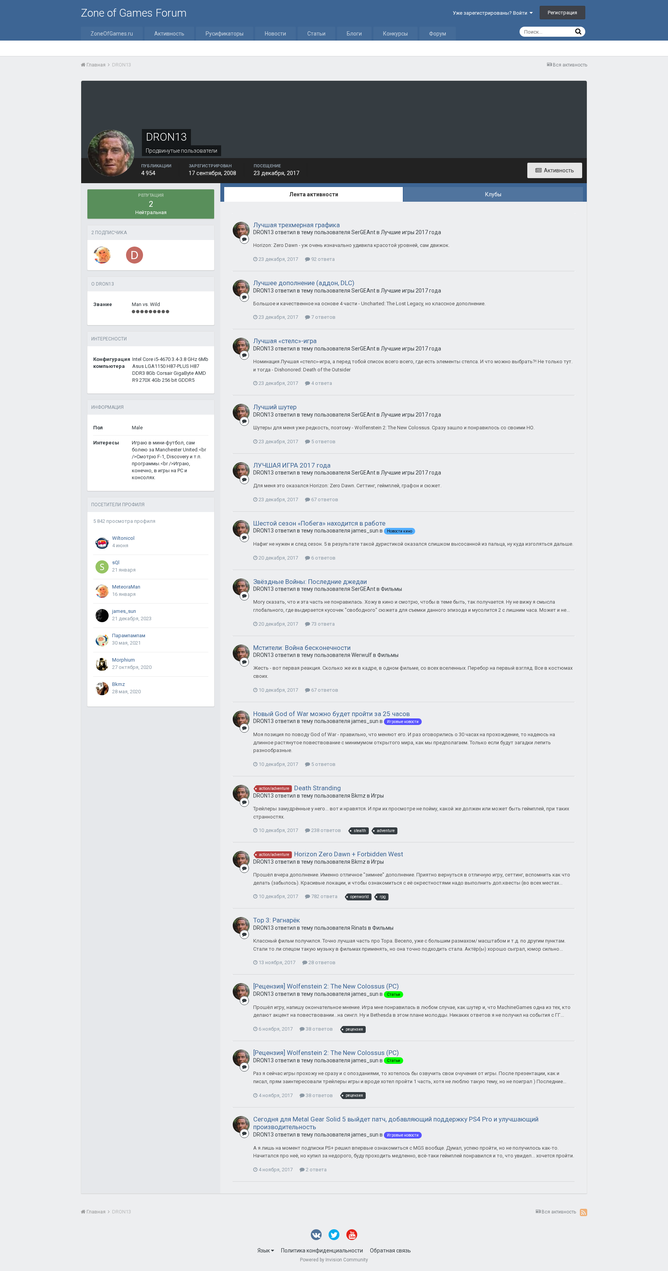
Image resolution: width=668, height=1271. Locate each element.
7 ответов (323, 317)
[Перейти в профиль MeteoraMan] (102, 255)
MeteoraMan (126, 587)
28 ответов (321, 962)
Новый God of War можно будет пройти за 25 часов (331, 714)
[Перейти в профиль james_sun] (102, 615)
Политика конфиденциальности (322, 1250)
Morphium (123, 660)
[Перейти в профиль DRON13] (241, 230)
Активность (169, 34)
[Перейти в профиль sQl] (102, 566)
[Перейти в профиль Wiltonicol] (102, 542)
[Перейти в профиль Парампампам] (102, 640)
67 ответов (324, 499)
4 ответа (321, 383)
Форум (437, 34)
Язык (264, 1250)
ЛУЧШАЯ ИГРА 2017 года (292, 465)
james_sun (124, 611)
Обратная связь (390, 1250)
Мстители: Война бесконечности (302, 648)
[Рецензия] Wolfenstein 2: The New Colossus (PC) (326, 986)
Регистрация (562, 12)
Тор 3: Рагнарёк (276, 920)
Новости (275, 34)
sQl (115, 562)
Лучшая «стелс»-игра (285, 341)
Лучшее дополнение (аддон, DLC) (303, 283)
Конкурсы (395, 34)
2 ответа (316, 1169)
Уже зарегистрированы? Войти (491, 13)
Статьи (316, 34)
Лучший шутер (275, 407)
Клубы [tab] (493, 194)
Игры (377, 796)
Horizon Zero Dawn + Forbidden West (348, 854)
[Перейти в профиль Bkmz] (102, 688)
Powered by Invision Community (334, 1259)
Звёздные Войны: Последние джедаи (310, 581)
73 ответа (322, 624)
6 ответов (323, 558)
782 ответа (323, 896)
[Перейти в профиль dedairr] (134, 255)
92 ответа (322, 259)
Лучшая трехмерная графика (296, 225)
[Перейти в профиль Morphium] (102, 664)
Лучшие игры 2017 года (411, 232)
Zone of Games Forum (134, 13)
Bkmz (118, 684)
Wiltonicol (123, 538)
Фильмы (391, 589)
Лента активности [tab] (313, 194)
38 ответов (319, 1029)
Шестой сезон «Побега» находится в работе (319, 523)
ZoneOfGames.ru (111, 34)
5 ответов (323, 441)
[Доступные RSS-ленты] (583, 1212)
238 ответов (325, 830)
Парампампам (128, 635)
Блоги (354, 34)
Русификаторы (225, 34)
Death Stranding (317, 788)
